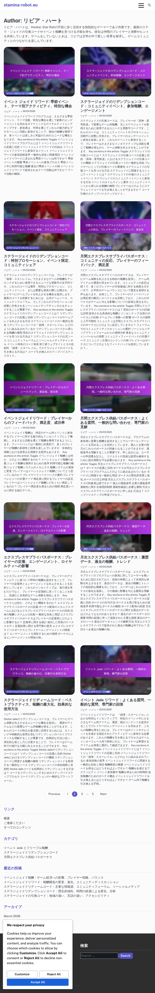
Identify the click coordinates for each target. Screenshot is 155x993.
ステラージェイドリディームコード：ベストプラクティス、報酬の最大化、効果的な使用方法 (38, 704)
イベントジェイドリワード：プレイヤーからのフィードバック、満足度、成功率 (38, 420)
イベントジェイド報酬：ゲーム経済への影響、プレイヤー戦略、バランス (54, 877)
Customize (22, 974)
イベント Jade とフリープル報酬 (20, 93)
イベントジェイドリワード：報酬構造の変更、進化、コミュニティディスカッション (61, 882)
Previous (54, 794)
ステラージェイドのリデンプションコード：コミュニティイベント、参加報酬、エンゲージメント (114, 106)
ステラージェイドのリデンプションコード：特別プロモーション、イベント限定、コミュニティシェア (38, 260)
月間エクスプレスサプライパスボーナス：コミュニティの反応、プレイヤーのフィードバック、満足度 (114, 260)
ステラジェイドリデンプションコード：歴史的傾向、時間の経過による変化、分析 (60, 891)
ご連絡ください (14, 823)
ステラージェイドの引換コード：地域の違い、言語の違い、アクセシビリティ (57, 895)
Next (103, 794)
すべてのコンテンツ (17, 827)
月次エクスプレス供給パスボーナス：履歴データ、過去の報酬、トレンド (114, 559)
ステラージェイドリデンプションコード (99, 93)
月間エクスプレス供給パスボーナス (97, 248)
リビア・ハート (12, 111)
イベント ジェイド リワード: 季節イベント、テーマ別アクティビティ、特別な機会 (38, 103)
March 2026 (12, 916)
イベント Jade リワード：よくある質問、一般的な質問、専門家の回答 (115, 702)
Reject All (54, 974)
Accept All (38, 982)
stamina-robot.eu (21, 5)
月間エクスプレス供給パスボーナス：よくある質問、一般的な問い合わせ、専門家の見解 (114, 422)
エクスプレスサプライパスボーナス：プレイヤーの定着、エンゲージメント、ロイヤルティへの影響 (38, 561)
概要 (7, 818)
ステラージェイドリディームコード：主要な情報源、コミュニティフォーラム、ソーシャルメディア (72, 886)
